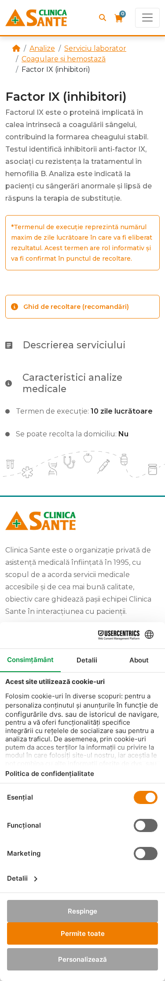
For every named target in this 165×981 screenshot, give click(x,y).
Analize (42, 48)
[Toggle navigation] (147, 18)
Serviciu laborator (95, 48)
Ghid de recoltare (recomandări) (76, 307)
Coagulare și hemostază (64, 59)
